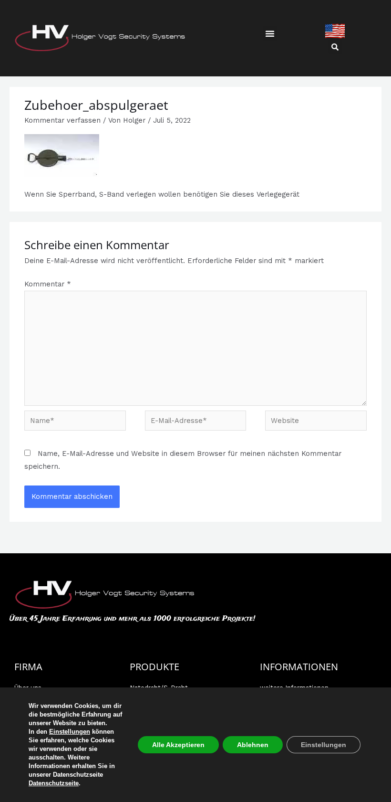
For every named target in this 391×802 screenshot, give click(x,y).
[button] (270, 33)
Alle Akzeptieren (178, 745)
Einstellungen (69, 731)
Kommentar (47, 284)
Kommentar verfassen (62, 120)
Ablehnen (252, 745)
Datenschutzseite (54, 783)
